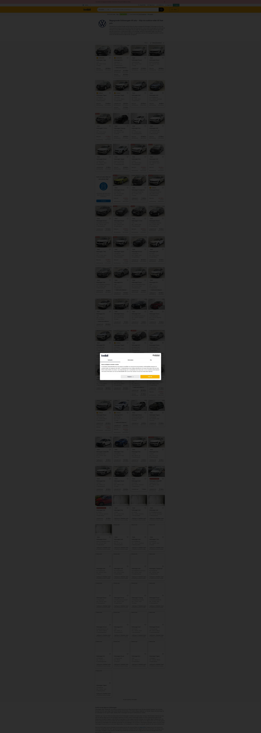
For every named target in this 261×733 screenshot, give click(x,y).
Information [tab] (130, 360)
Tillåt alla (150, 376)
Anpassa (129, 376)
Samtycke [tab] (110, 360)
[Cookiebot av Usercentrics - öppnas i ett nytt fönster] (154, 356)
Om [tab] (151, 360)
